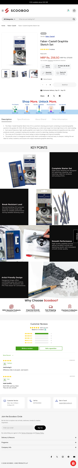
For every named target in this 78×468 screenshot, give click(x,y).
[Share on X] (54, 96)
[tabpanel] (39, 132)
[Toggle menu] (3, 10)
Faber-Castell (12, 25)
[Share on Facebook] (48, 96)
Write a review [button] (27, 348)
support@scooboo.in (65, 403)
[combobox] (39, 19)
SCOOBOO (10, 463)
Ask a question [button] (50, 348)
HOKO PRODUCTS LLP (21, 463)
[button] (44, 49)
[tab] (7, 120)
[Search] (74, 19)
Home (3, 25)
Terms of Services (26, 433)
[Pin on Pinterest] (59, 96)
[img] (7, 360)
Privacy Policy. (39, 433)
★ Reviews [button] (77, 236)
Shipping (50, 60)
